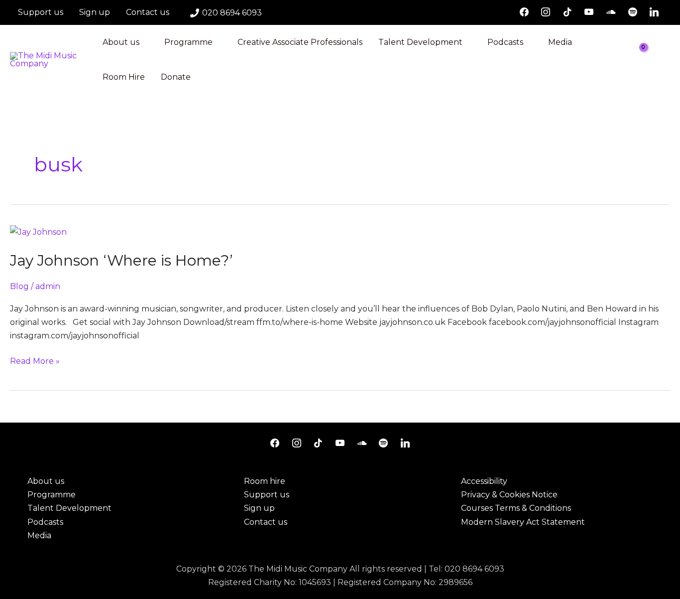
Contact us (147, 12)
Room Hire (124, 77)
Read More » (35, 360)
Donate (176, 77)
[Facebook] (524, 12)
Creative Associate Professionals (299, 42)
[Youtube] (589, 12)
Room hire (264, 481)
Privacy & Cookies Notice (509, 494)
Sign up (94, 12)
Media (560, 42)
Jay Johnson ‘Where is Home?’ (121, 260)
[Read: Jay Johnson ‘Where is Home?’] (38, 231)
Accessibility (484, 481)
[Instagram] (546, 12)
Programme (188, 42)
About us (121, 42)
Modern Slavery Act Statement (523, 522)
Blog (19, 286)
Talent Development (420, 42)
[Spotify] (633, 12)
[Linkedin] (654, 12)
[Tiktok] (567, 12)
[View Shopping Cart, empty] (645, 59)
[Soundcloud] (611, 12)
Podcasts (505, 42)
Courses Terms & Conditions (516, 508)
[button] (666, 60)
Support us (40, 12)
